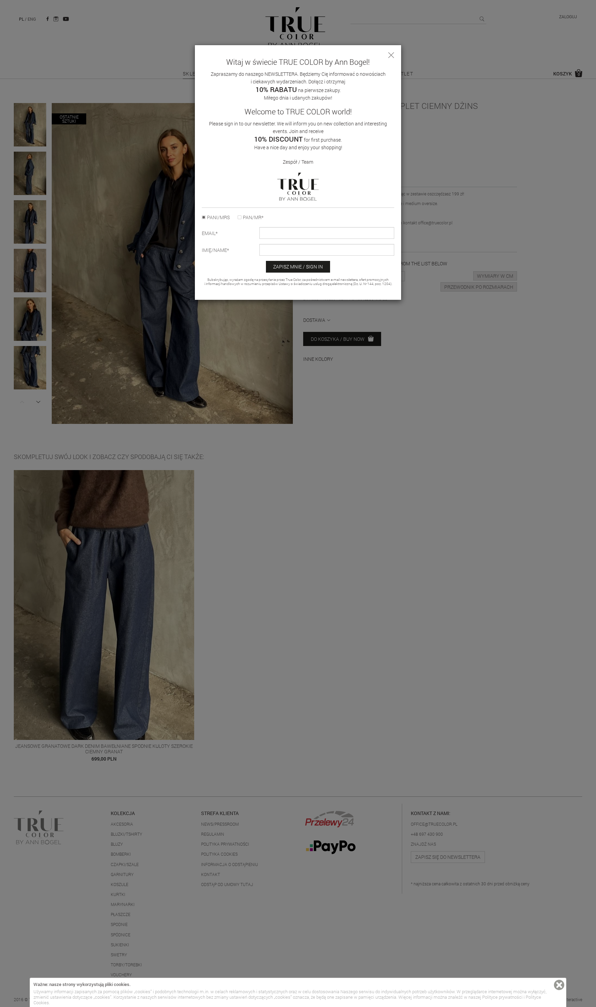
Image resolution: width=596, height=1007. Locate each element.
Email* (210, 233)
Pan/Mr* (253, 217)
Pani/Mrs (218, 217)
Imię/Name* (215, 250)
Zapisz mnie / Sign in (298, 266)
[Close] (391, 55)
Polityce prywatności (502, 997)
